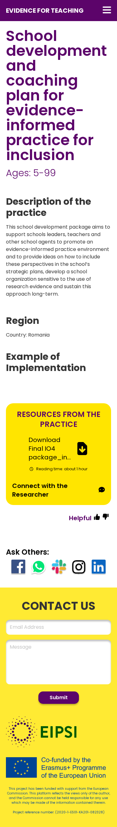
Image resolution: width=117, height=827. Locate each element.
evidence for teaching (45, 10)
